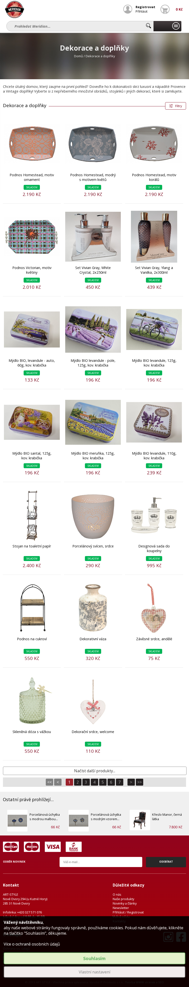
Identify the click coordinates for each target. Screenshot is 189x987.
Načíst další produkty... (94, 771)
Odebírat (166, 861)
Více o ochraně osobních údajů (32, 944)
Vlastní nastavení (94, 972)
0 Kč (179, 9)
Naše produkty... (167, 26)
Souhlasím (94, 958)
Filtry (178, 106)
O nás (117, 894)
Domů (78, 56)
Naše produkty (123, 899)
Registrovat (145, 7)
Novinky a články (125, 903)
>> (139, 782)
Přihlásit (141, 11)
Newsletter (121, 908)
